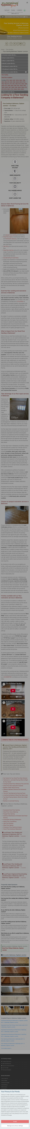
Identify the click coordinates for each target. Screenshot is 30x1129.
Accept (15, 1121)
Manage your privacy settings (15, 1125)
